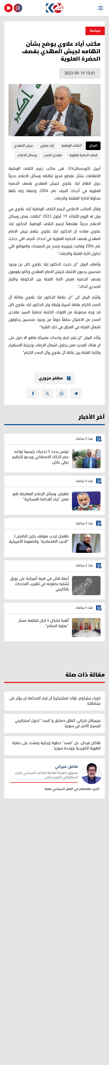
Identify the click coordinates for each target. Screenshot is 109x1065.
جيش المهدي (23, 145)
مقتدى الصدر (53, 155)
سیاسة (95, 30)
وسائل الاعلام (27, 155)
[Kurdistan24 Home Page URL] (54, 8)
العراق (93, 145)
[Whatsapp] (62, 393)
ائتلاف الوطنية (71, 145)
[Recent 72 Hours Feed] (18, 8)
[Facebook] (33, 393)
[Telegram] (76, 393)
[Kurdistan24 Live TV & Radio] (8, 8)
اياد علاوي (47, 145)
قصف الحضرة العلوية (83, 155)
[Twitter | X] (47, 393)
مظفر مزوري (51, 378)
